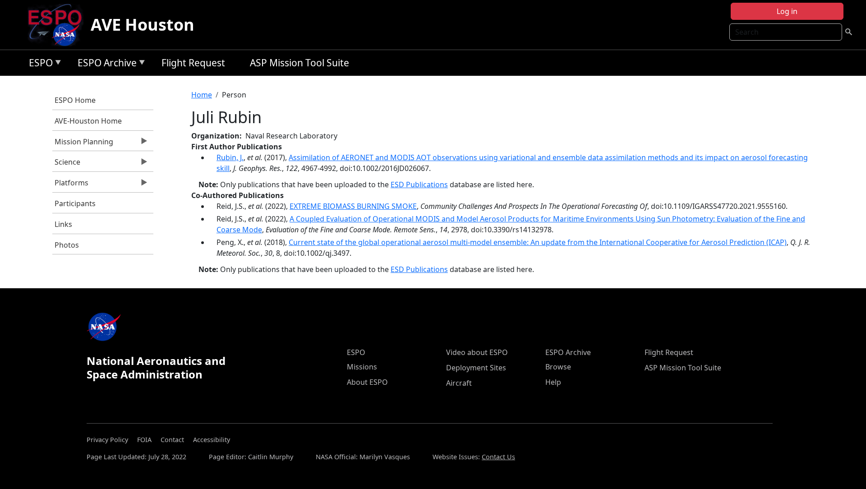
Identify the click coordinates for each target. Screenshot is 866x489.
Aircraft (459, 383)
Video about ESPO (477, 352)
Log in (787, 11)
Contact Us (498, 456)
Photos (67, 245)
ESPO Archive (105, 64)
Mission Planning (82, 144)
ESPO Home (75, 100)
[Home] (58, 24)
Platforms (70, 185)
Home (201, 95)
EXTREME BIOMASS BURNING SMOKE (353, 206)
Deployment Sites (476, 368)
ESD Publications (419, 184)
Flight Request (193, 62)
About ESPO (367, 382)
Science (66, 164)
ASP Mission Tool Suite (299, 62)
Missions (362, 367)
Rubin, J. (230, 157)
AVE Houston (142, 25)
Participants (75, 203)
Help (553, 382)
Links (63, 224)
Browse (558, 367)
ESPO (38, 64)
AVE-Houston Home (88, 121)
